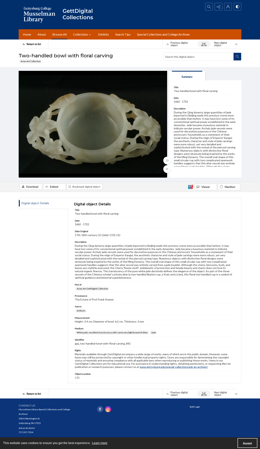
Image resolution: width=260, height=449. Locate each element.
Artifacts (81, 310)
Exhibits (103, 34)
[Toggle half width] (167, 169)
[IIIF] (190, 186)
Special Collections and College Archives (163, 34)
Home (27, 34)
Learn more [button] (99, 443)
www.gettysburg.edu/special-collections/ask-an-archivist (174, 366)
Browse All (59, 34)
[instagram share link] (108, 409)
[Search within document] (237, 56)
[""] (79, 15)
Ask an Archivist (27, 428)
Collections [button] (80, 34)
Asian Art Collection (31, 61)
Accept (247, 443)
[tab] (187, 76)
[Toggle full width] (167, 160)
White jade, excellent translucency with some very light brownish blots (112, 332)
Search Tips (123, 34)
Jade (153, 332)
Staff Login (195, 406)
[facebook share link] (100, 409)
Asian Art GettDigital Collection (92, 288)
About (41, 34)
